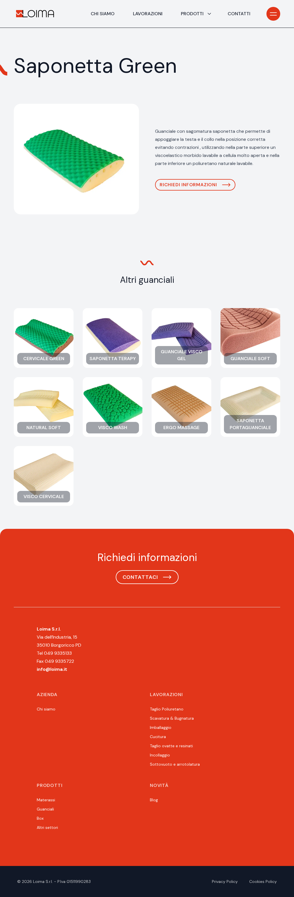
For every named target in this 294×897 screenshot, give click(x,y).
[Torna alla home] (35, 14)
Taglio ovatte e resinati (171, 745)
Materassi (46, 799)
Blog (154, 799)
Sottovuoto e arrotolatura (175, 764)
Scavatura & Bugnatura (172, 718)
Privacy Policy (225, 881)
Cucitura (158, 736)
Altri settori (47, 827)
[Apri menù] (273, 14)
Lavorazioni (148, 14)
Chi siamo (103, 14)
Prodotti (192, 14)
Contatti (239, 14)
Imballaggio (160, 727)
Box (40, 818)
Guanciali (45, 809)
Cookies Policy (263, 881)
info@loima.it (52, 669)
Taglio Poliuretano (166, 709)
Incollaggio (160, 755)
